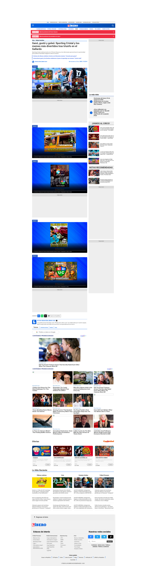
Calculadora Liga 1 (38, 545)
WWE (61, 539)
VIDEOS (91, 29)
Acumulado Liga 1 (87, 22)
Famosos (76, 541)
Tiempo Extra (106, 29)
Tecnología (77, 547)
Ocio (76, 29)
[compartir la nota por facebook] (38, 315)
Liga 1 (34, 543)
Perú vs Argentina (63, 22)
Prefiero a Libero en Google (47, 332)
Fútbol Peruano (51, 29)
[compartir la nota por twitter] (45, 315)
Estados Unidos (78, 548)
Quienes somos (101, 545)
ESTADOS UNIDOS (84, 29)
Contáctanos (94, 545)
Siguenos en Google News (55, 315)
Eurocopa (49, 543)
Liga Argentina (50, 545)
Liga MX (49, 550)
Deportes (71, 29)
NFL (61, 547)
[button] (113, 26)
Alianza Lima (79, 22)
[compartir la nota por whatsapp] (42, 315)
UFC (61, 538)
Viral (56, 327)
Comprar (47, 464)
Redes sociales (78, 539)
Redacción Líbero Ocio (41, 61)
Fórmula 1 (63, 545)
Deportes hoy (63, 535)
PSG (48, 548)
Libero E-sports (68, 557)
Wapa (75, 557)
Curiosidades (77, 545)
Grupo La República (46, 557)
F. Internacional (62, 29)
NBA (61, 541)
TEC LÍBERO (97, 29)
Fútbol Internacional (51, 535)
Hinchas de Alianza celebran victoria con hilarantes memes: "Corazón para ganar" (55, 56)
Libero (61, 557)
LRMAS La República (99, 557)
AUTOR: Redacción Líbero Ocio (46, 320)
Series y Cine (77, 543)
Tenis (61, 543)
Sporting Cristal (44, 327)
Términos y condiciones (103, 546)
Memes (51, 327)
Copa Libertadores (52, 538)
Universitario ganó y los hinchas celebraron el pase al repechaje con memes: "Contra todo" (57, 58)
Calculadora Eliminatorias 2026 (38, 547)
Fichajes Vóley (95, 22)
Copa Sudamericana (52, 541)
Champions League (52, 539)
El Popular (55, 557)
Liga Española (50, 547)
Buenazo (81, 557)
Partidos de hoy (53, 22)
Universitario (71, 22)
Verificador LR (89, 557)
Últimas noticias (41, 29)
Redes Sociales (40, 40)
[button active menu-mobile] (33, 26)
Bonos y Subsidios (79, 538)
